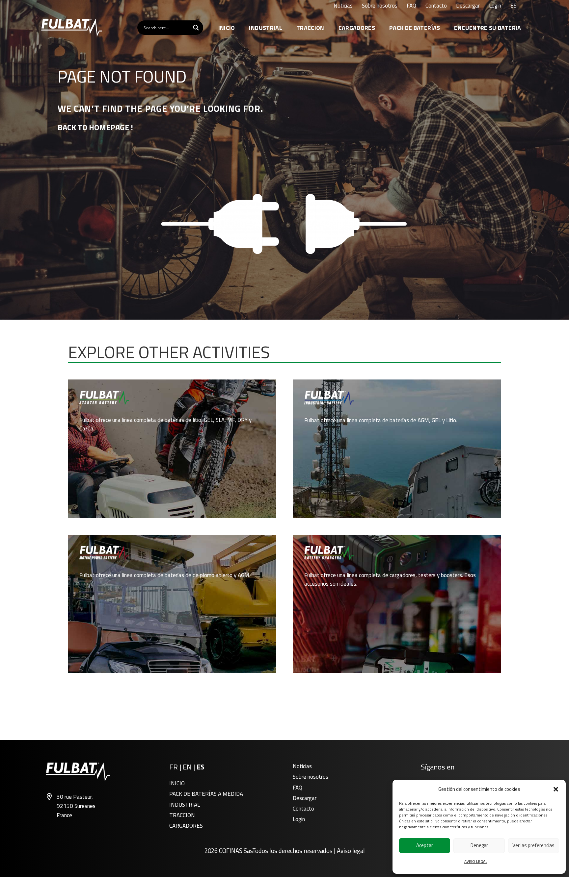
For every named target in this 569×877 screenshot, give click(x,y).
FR (173, 766)
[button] (556, 789)
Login (299, 819)
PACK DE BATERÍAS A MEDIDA (206, 794)
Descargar (304, 798)
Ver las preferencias (533, 845)
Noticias (302, 766)
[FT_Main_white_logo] (71, 28)
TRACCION (182, 815)
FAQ (297, 787)
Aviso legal (351, 850)
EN (187, 766)
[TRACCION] (172, 604)
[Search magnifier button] (196, 27)
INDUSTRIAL (184, 804)
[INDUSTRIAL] (397, 448)
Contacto (303, 808)
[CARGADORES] (397, 604)
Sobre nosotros (310, 776)
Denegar (479, 845)
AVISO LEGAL (475, 861)
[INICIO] (172, 448)
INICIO (177, 783)
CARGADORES (186, 825)
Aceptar (424, 845)
